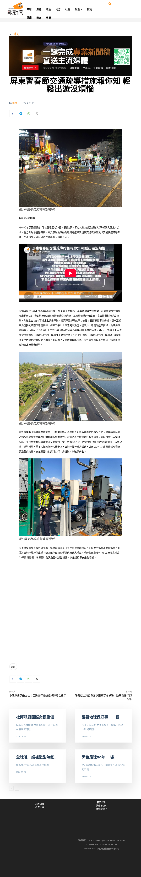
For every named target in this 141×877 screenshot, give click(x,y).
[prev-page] (11, 788)
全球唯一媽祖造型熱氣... (36, 757)
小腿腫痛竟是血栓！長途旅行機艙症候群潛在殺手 (37, 695)
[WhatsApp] (28, 113)
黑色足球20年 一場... (99, 757)
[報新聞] (21, 8)
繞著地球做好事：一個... (102, 717)
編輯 (14, 103)
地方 (16, 34)
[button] (110, 4)
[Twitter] (36, 113)
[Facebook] (12, 113)
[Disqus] (70, 612)
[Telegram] (20, 113)
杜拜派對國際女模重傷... (36, 717)
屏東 (13, 666)
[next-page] (17, 788)
